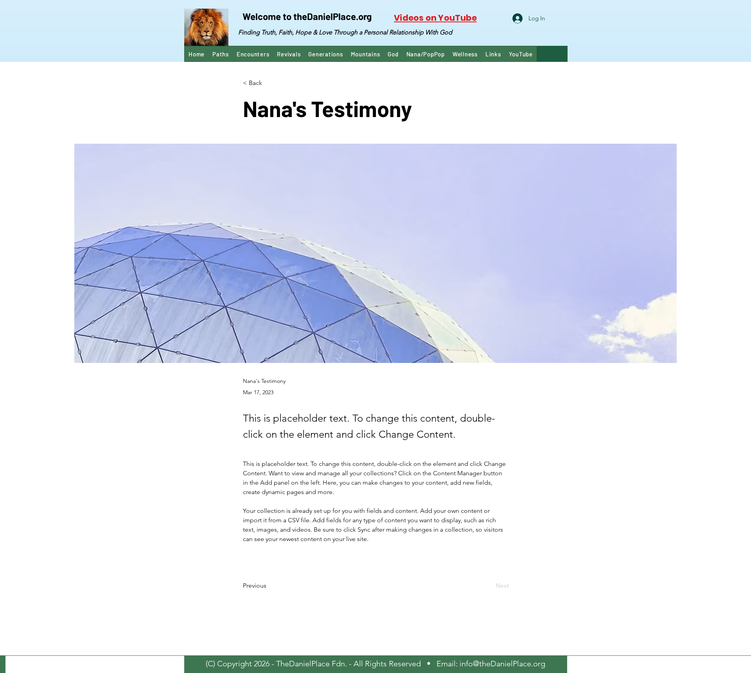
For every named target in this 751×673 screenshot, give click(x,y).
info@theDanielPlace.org (502, 663)
